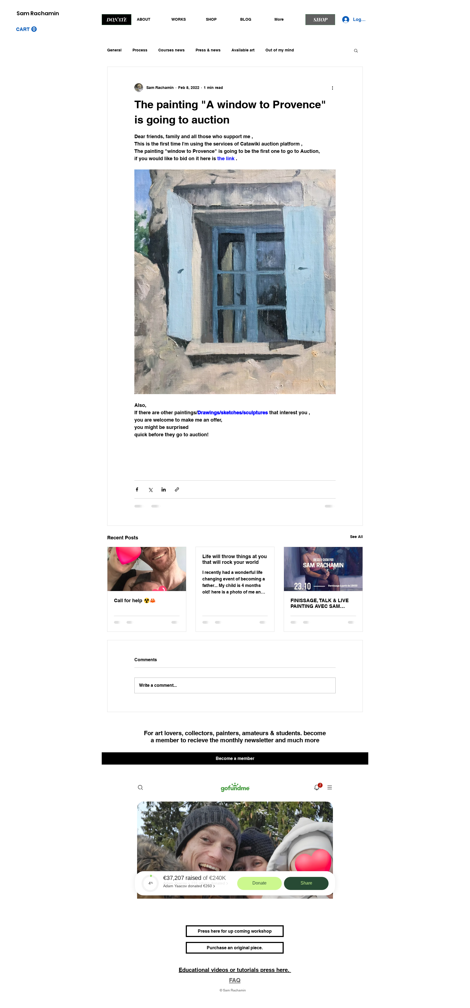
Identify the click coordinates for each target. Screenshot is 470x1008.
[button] (26, 29)
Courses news (171, 50)
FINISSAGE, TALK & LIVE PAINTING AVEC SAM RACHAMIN (319, 603)
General (114, 50)
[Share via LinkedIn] (163, 489)
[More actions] (332, 87)
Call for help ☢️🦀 (135, 600)
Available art (243, 50)
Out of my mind (279, 50)
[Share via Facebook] (137, 489)
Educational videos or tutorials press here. (235, 975)
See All (356, 536)
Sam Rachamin (38, 13)
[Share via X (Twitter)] (150, 489)
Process (139, 50)
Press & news (208, 50)
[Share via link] (177, 489)
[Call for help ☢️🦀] (146, 569)
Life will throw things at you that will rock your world (234, 559)
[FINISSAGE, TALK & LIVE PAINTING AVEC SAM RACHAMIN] (323, 569)
